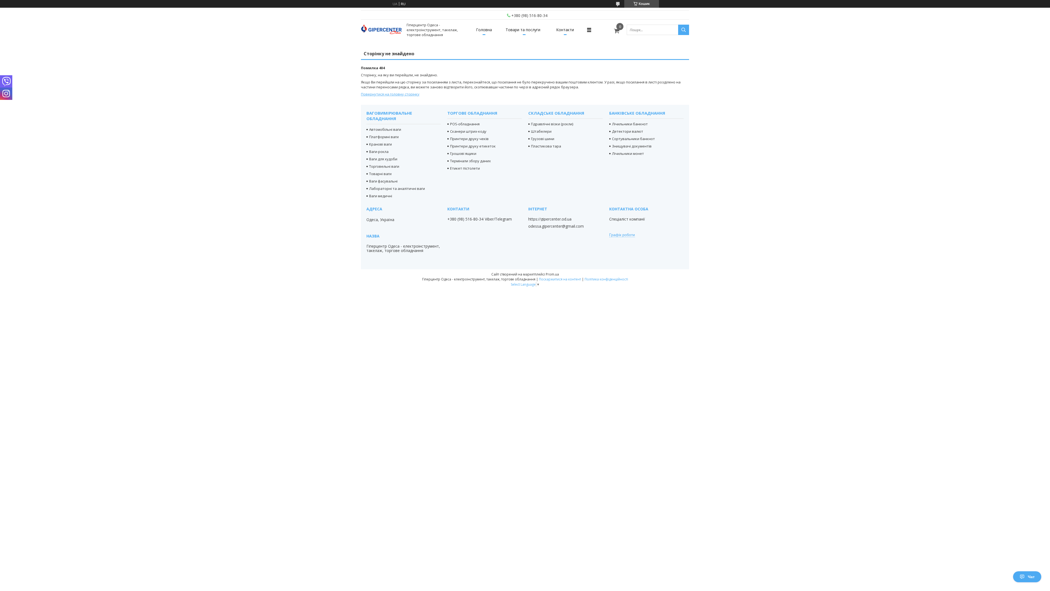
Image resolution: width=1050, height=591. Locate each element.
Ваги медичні (380, 195)
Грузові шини (542, 138)
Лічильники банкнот (630, 123)
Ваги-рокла (379, 151)
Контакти (565, 29)
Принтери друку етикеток (473, 146)
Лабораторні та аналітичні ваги (397, 188)
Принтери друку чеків (469, 138)
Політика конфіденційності (606, 279)
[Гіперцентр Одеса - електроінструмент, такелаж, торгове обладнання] (381, 30)
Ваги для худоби (383, 159)
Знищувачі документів (632, 146)
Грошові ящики (463, 153)
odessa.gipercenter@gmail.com (556, 226)
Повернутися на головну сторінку (390, 94)
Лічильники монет (628, 153)
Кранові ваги (380, 144)
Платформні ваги (384, 136)
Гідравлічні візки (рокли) (552, 123)
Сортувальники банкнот (633, 138)
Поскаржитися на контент (560, 279)
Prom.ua (552, 274)
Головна (484, 29)
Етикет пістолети (465, 168)
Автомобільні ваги (385, 129)
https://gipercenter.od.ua (549, 219)
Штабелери (541, 131)
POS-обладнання (465, 123)
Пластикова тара (546, 146)
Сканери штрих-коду (468, 131)
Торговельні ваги (384, 166)
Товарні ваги (380, 173)
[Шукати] (683, 30)
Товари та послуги (523, 29)
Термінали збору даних (470, 160)
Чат (1031, 577)
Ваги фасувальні (383, 181)
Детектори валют (627, 131)
